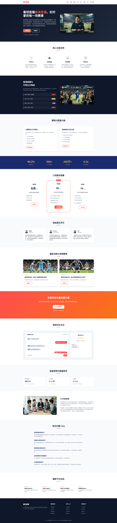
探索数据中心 (65, 146)
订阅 (78, 2)
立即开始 (34, 204)
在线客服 (83, 507)
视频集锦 (52, 513)
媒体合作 (83, 511)
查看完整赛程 (29, 147)
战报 (84, 2)
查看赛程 (35, 30)
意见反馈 (83, 513)
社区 (81, 2)
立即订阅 (58, 207)
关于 (88, 2)
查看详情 (28, 283)
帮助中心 (68, 513)
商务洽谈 (83, 509)
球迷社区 (68, 509)
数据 (74, 2)
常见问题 (92, 2)
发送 (65, 355)
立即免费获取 (58, 306)
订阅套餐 (68, 507)
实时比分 (52, 509)
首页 (68, 2)
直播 (71, 2)
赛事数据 (52, 511)
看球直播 (26, 2)
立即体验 (27, 30)
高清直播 (52, 507)
